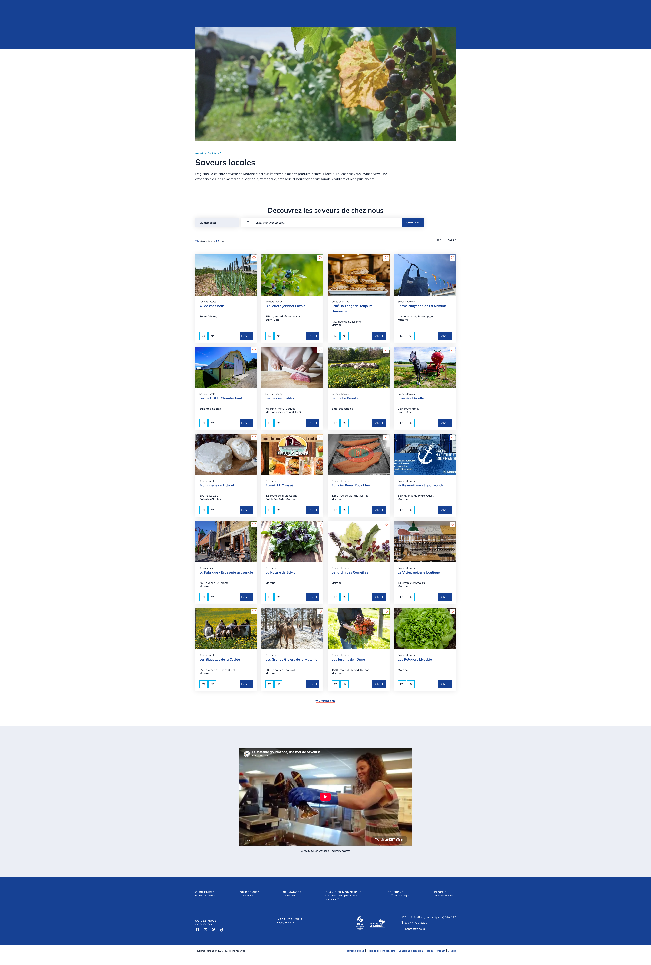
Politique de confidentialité (381, 950)
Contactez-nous (413, 928)
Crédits (452, 950)
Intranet (440, 950)
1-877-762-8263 (414, 922)
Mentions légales (355, 950)
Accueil (199, 153)
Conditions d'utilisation (410, 950)
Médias (429, 950)
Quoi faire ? (214, 153)
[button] (217, 222)
